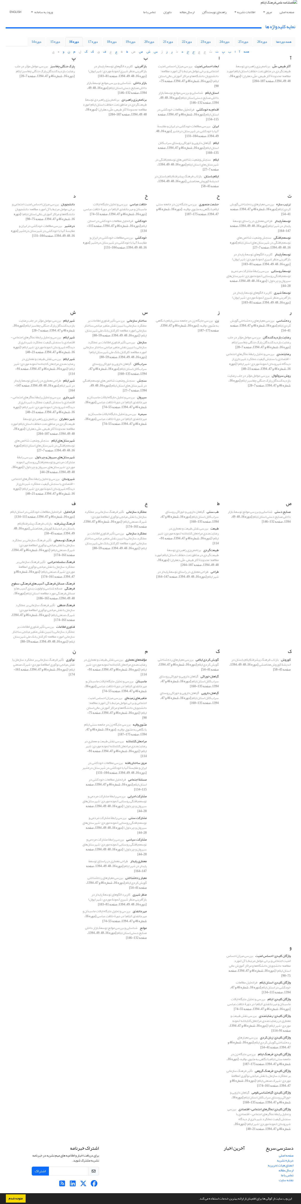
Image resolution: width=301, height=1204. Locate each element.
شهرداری (69, 397)
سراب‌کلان (140, 364)
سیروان (142, 397)
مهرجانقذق (140, 911)
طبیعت (214, 528)
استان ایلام (212, 93)
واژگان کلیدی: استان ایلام (275, 982)
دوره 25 (243, 42)
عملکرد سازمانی (136, 512)
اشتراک (40, 1171)
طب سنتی (213, 512)
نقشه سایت (286, 1180)
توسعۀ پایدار (283, 254)
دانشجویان (68, 204)
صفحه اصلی (287, 12)
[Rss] (62, 1185)
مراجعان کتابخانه (136, 741)
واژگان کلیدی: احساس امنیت (273, 956)
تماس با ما (149, 12)
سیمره (142, 414)
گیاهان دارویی (210, 693)
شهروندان (68, 479)
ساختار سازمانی (137, 320)
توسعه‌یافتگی (282, 237)
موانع (143, 928)
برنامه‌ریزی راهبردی (134, 99)
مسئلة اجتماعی (137, 779)
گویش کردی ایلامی (207, 659)
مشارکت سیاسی (136, 839)
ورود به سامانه (43, 12)
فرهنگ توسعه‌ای (64, 540)
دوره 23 (206, 42)
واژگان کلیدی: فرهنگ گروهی (273, 1071)
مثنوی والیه (140, 724)
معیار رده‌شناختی (136, 878)
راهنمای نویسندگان (214, 12)
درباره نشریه (285, 1160)
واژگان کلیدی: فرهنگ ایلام (274, 1054)
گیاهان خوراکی (210, 676)
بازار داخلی (140, 83)
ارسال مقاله (187, 12)
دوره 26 (262, 42)
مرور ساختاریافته (136, 763)
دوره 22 (187, 42)
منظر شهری (140, 894)
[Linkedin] (73, 1185)
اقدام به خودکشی (208, 109)
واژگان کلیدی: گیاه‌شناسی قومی (271, 1092)
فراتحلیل (69, 512)
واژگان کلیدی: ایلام (279, 999)
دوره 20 (149, 42)
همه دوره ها (283, 42)
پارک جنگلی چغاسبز (62, 66)
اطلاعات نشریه (246, 12)
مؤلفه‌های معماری (136, 659)
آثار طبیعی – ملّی (281, 66)
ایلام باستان (211, 176)
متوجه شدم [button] (16, 1198)
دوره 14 (36, 42)
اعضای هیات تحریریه (280, 1165)
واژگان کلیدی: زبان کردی (275, 1037)
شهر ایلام (69, 320)
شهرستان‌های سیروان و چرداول (55, 457)
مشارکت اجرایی (137, 796)
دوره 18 (112, 42)
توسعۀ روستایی (281, 271)
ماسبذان (141, 681)
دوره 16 (74, 42)
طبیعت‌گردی (211, 550)
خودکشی (141, 221)
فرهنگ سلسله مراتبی (61, 562)
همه (246, 51)
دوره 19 (130, 42)
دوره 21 (168, 42)
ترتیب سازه (283, 204)
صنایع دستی (283, 512)
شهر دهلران (67, 419)
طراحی (215, 571)
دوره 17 (93, 42)
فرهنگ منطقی (66, 605)
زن (217, 320)
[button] (197, 1199)
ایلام (216, 143)
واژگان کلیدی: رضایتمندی (275, 1016)
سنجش (142, 380)
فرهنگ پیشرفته (64, 523)
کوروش (286, 659)
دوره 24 (225, 42)
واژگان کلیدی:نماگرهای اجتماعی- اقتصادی (264, 1109)
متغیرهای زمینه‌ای (136, 698)
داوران (167, 12)
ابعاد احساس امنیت (207, 66)
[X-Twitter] (83, 1185)
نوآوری (70, 659)
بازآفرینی (141, 66)
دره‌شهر (69, 226)
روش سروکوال (281, 375)
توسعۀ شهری (282, 292)
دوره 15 (55, 42)
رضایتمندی (284, 354)
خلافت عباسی (138, 204)
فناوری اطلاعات (65, 627)
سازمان (142, 342)
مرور (269, 12)
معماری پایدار (138, 861)
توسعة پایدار (283, 221)
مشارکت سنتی (138, 818)
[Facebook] (94, 1185)
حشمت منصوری (209, 204)
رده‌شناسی (284, 320)
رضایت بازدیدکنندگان (277, 337)
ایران (216, 126)
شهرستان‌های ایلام (63, 440)
